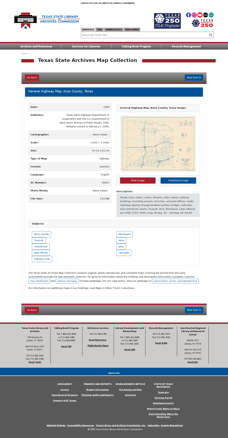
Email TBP (66, 346)
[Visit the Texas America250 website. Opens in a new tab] (202, 23)
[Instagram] (194, 15)
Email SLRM (161, 343)
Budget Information (97, 389)
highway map (42, 259)
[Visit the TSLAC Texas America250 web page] (167, 17)
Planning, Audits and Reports (97, 394)
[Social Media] (211, 15)
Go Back (32, 77)
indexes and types (67, 281)
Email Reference (97, 340)
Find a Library (132, 29)
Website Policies (56, 425)
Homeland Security (163, 403)
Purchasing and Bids (130, 389)
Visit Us (97, 3)
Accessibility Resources (80, 425)
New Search (194, 77)
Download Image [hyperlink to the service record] (178, 180)
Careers (64, 389)
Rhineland (125, 234)
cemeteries (40, 246)
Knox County (41, 234)
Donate (117, 3)
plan (121, 246)
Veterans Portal (163, 397)
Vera (121, 240)
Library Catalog (113, 29)
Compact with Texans (64, 400)
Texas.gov (163, 392)
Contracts (130, 394)
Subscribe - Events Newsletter (165, 425)
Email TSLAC (35, 362)
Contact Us (86, 3)
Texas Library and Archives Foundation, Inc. (121, 425)
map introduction (39, 281)
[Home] (47, 19)
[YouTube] (199, 15)
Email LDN (129, 349)
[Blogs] (205, 15)
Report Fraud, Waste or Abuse (163, 408)
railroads (124, 252)
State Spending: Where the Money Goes (163, 415)
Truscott (38, 240)
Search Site (88, 29)
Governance (128, 3)
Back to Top (114, 373)
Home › (25, 53)
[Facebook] (188, 15)
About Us (107, 3)
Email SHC (193, 362)
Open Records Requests (65, 394)
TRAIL (99, 29)
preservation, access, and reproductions (175, 281)
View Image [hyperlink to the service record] (138, 180)
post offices (41, 252)
